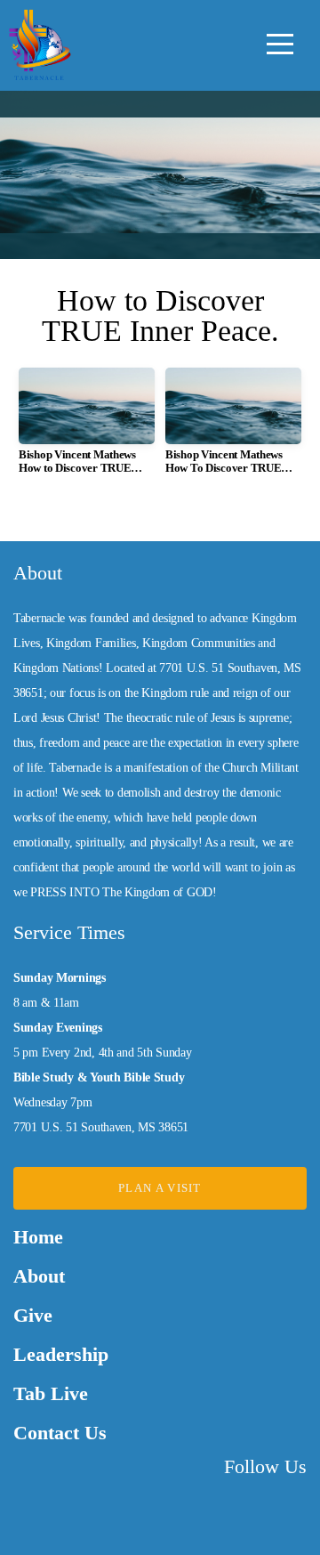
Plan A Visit (160, 1188)
